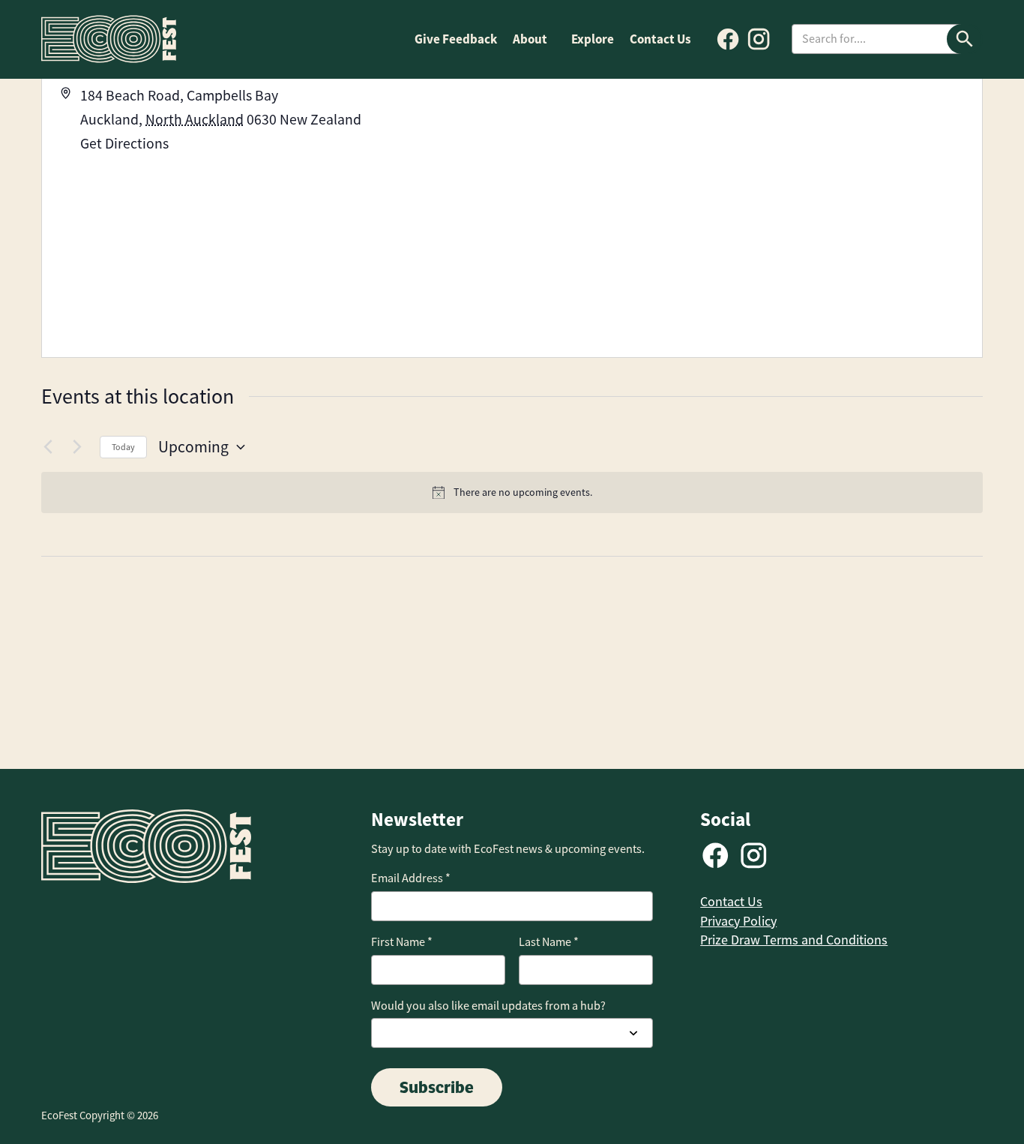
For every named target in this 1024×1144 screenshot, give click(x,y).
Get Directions (124, 143)
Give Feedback (456, 39)
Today (123, 447)
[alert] (512, 492)
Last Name (549, 942)
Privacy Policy (738, 921)
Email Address (411, 878)
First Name (402, 942)
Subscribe (437, 1086)
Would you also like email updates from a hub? (488, 1005)
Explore (592, 39)
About (530, 39)
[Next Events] (79, 447)
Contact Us (660, 39)
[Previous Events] (50, 447)
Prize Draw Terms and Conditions (794, 940)
